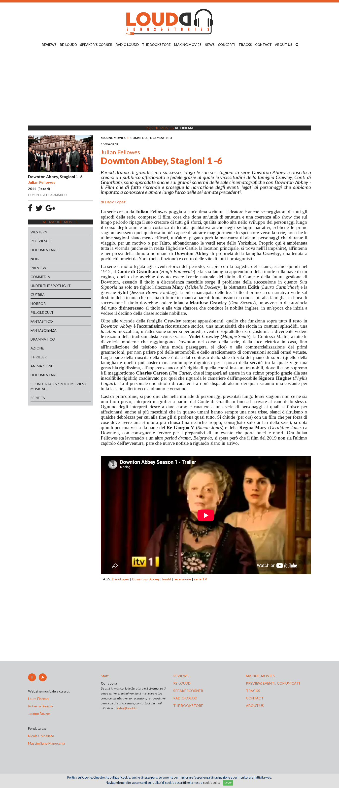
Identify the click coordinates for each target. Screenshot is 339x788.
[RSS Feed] (43, 677)
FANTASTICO (42, 321)
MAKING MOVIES (188, 45)
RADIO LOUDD (127, 45)
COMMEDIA (40, 277)
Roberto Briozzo (40, 706)
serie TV (200, 579)
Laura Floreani (39, 698)
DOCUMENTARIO (45, 250)
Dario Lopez (115, 201)
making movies (260, 676)
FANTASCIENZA (44, 330)
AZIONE (37, 348)
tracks (253, 691)
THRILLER (39, 357)
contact (255, 698)
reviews (181, 676)
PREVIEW (38, 268)
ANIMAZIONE (42, 366)
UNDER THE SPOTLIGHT (51, 286)
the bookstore (188, 705)
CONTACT (263, 45)
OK (226, 783)
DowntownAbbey (146, 579)
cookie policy (211, 783)
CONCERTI (226, 45)
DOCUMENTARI (44, 375)
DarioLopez (120, 579)
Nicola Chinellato (41, 736)
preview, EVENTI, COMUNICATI (273, 683)
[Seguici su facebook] (32, 677)
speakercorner (188, 691)
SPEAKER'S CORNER (96, 45)
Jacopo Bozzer (39, 713)
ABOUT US (283, 45)
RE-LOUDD (68, 45)
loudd (166, 579)
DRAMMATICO (43, 339)
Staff (104, 676)
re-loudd (182, 683)
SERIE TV (38, 398)
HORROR (38, 303)
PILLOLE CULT (42, 312)
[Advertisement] (169, 87)
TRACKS (245, 45)
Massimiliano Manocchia (46, 743)
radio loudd (185, 698)
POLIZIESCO (41, 241)
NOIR (35, 259)
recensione (182, 579)
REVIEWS (49, 45)
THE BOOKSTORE (156, 45)
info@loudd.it (127, 708)
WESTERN (39, 232)
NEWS (210, 45)
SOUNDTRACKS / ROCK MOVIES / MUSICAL (58, 386)
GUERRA (38, 294)
